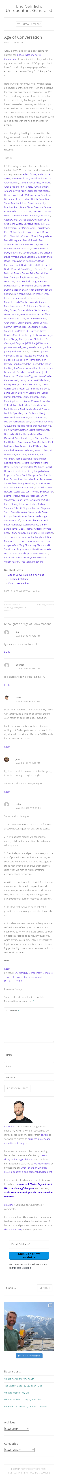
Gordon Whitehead (36, 318)
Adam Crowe (29, 174)
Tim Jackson (23, 536)
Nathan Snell (42, 429)
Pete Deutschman (24, 450)
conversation (23, 591)
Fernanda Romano (37, 302)
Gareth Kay (45, 306)
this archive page (21, 1268)
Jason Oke (9, 339)
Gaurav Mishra (25, 310)
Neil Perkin (9, 433)
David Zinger (27, 269)
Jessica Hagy (21, 355)
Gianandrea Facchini (14, 318)
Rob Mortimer (36, 466)
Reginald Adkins (12, 462)
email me (8, 1204)
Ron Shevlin (45, 475)
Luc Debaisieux (22, 400)
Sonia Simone (36, 499)
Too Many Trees (41, 1163)
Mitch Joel (46, 425)
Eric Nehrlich (31, 297)
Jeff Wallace (42, 343)
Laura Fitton (18, 388)
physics (44, 1134)
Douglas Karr (11, 285)
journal (37, 591)
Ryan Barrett (10, 479)
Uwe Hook (37, 549)
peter (18, 804)
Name (9, 1055)
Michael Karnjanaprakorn (17, 421)
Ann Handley (26, 186)
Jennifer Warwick (12, 347)
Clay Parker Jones (26, 227)
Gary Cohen (10, 310)
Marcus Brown (38, 400)
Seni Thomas (32, 491)
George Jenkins (28, 314)
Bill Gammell (10, 199)
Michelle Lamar (39, 421)
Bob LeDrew (37, 199)
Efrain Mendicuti (20, 293)
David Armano (11, 256)
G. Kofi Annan (31, 306)
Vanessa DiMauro (39, 553)
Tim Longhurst (38, 536)
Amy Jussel (31, 178)
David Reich (44, 264)
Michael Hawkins (38, 417)
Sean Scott (19, 491)
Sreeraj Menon (39, 458)
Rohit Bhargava (30, 475)
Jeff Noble (30, 343)
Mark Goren (43, 405)
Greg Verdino (24, 322)
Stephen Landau (31, 508)
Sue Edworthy (28, 520)
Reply (7, 652)
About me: (9, 1126)
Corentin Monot (29, 236)
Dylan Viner (28, 289)
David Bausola (27, 256)
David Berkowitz (44, 256)
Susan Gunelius (12, 524)
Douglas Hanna (39, 281)
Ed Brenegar (41, 289)
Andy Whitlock (43, 182)
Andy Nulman (11, 182)
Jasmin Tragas (46, 335)
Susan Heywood (29, 524)
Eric (22, 42)
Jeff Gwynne (18, 343)
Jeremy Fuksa (44, 347)
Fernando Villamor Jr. (39, 1473)
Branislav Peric (11, 207)
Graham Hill (10, 322)
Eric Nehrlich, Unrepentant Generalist (29, 8)
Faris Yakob (21, 302)
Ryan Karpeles (25, 479)
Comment (12, 1010)
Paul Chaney (46, 438)
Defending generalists (45, 604)
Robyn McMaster (43, 470)
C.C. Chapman (24, 211)
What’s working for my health (19, 1378)
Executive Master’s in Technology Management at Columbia (15, 607)
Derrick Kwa (42, 273)
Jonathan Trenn (37, 367)
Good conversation (18, 583)
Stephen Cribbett (13, 508)
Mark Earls (30, 405)
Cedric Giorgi (10, 219)
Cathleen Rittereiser (21, 215)
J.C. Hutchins (32, 330)
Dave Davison (29, 252)
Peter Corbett (41, 450)
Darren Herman (39, 248)
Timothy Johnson (35, 541)
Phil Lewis (21, 454)
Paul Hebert (10, 442)
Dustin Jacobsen (12, 289)
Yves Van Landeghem (31, 561)
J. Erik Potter (18, 330)
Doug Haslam (31, 277)
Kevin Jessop (10, 384)
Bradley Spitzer (19, 203)
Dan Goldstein (30, 240)
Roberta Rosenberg (23, 470)
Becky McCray (26, 194)
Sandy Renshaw (26, 483)
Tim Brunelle (33, 532)
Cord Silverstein (12, 236)
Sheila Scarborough (29, 495)
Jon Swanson (21, 367)
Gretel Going (39, 322)
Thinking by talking (18, 578)
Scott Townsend (26, 487)
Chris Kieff (37, 219)
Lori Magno (35, 392)
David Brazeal (11, 260)
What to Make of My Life (16, 1392)
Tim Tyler (21, 541)
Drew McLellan (26, 285)
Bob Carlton (24, 199)
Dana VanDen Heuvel (26, 244)
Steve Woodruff (12, 520)
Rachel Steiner (22, 458)
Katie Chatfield (46, 376)
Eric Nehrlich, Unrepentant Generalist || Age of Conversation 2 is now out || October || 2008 (28, 977)
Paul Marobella (39, 442)
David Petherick (29, 264)
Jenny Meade (29, 347)
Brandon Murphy (37, 203)
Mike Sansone (33, 425)
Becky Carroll (10, 194)
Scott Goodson (43, 483)
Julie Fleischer (19, 372)
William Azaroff (11, 561)
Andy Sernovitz (27, 182)
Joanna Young (36, 355)
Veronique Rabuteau (15, 557)
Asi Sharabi (43, 190)
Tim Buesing (47, 532)
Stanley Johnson (19, 503)
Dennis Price (28, 273)
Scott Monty (10, 487)
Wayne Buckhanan (36, 557)
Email (9, 1066)
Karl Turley (17, 376)
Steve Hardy (34, 512)
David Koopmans (28, 260)
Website (10, 1077)
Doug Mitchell (22, 281)
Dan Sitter (43, 244)
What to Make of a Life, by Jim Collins (23, 1399)
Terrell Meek (18, 528)
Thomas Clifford (33, 528)
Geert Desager (11, 314)
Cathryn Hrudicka (41, 215)
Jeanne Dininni (33, 339)
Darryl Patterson (12, 252)
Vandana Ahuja (21, 553)
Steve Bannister (19, 512)
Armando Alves (12, 190)
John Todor (45, 363)
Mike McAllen (18, 425)
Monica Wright (11, 429)
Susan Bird (42, 520)
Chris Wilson (16, 223)
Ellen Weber (36, 293)
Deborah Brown (12, 273)
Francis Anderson (13, 306)
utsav (18, 697)
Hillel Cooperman (31, 326)
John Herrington (32, 359)
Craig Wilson (45, 236)
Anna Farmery (41, 186)
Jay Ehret (20, 339)
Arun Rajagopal (29, 190)
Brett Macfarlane (42, 207)
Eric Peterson (17, 297)
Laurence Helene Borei (37, 388)
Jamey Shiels (31, 335)
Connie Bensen (25, 232)
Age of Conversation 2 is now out (26, 574)
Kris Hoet (23, 384)
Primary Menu (31, 24)
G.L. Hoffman (44, 314)
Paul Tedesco (21, 446)
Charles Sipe (25, 219)
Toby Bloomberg (27, 545)
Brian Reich (10, 211)
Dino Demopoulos (13, 277)
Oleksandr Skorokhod (15, 438)
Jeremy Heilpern (12, 351)
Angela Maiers (11, 186)
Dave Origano (45, 252)
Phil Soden (33, 454)
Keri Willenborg (41, 380)
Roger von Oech (12, 475)
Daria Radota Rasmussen (17, 248)
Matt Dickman (31, 413)
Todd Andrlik (43, 545)
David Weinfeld (12, 269)
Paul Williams (36, 446)
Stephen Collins (37, 503)
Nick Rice (38, 433)
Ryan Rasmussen (43, 479)
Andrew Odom (45, 178)
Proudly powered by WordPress (29, 1469)
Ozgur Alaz (33, 438)
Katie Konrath (11, 380)
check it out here (12, 1229)
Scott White (41, 487)
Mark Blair (18, 405)
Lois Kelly (23, 392)
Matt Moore (22, 417)
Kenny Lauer (26, 380)
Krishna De (34, 384)
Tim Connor (10, 536)
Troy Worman (24, 549)
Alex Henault (18, 178)
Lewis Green (10, 392)
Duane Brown (42, 285)
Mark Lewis (26, 409)
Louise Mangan (31, 396)
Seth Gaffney (46, 491)
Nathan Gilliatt (27, 429)
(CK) (42, 223)
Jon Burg (8, 367)
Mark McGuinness (42, 409)
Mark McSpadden (13, 413)
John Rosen (32, 363)
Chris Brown (43, 227)
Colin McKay (10, 232)
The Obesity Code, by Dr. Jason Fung (23, 1385)
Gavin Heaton (41, 310)
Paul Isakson (24, 442)
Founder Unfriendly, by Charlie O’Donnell (25, 1406)
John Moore (19, 363)
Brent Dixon (26, 207)
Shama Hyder (11, 495)
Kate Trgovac (30, 376)
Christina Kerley (32, 223)
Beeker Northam (19, 466)
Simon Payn (22, 499)
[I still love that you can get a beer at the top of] (29, 1326)
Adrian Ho (42, 174)
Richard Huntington (31, 462)
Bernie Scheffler (42, 194)
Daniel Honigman (13, 240)
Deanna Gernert (43, 269)
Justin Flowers (34, 372)
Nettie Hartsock (24, 433)
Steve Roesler (20, 516)
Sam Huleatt (10, 483)
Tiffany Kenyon (18, 532)
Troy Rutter (10, 549)
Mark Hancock (11, 409)
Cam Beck (38, 211)
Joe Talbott (17, 359)
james (19, 758)
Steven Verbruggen (38, 516)
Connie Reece (41, 232)
